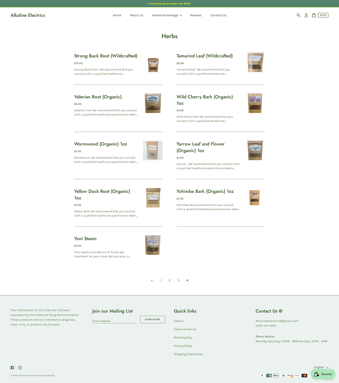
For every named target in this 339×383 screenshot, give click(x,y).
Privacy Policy (183, 346)
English (319, 367)
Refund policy (183, 337)
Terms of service (185, 329)
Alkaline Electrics (28, 15)
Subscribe (152, 319)
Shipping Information (188, 354)
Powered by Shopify (45, 375)
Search (178, 321)
